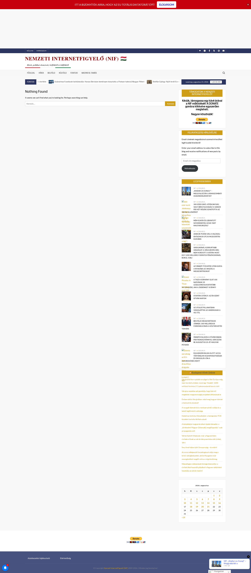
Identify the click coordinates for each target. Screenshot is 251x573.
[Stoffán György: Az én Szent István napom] (186, 296)
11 (191, 503)
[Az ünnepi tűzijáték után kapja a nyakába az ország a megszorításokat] (186, 266)
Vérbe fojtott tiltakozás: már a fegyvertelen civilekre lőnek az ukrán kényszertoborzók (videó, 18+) (201, 439)
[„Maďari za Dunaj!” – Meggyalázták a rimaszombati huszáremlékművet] (186, 191)
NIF (194, 188)
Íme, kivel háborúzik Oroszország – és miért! (199, 447)
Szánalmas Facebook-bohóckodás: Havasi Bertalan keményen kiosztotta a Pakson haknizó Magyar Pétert (87, 81)
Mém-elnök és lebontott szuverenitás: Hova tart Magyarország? (204, 223)
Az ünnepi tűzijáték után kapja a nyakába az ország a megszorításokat (207, 268)
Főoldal (31, 73)
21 (208, 506)
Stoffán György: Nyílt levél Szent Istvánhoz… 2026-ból (163, 81)
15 (214, 503)
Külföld (63, 73)
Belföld (51, 73)
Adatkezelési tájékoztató (39, 558)
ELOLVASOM (166, 4)
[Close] (248, 4)
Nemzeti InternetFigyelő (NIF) (116, 568)
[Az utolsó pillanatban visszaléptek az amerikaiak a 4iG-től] (186, 307)
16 (219, 503)
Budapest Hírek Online (203, 372)
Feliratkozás (190, 168)
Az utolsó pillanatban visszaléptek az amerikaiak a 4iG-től (206, 310)
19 (197, 506)
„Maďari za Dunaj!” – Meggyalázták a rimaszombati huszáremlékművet (207, 193)
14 (208, 503)
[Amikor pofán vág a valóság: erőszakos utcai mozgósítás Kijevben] (186, 234)
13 (202, 503)
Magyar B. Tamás (89, 73)
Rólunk (30, 51)
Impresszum (41, 51)
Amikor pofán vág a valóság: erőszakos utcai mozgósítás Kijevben (206, 236)
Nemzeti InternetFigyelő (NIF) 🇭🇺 (76, 58)
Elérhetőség (65, 558)
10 (185, 503)
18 (191, 506)
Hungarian (218, 571)
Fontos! (74, 73)
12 (197, 503)
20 (202, 506)
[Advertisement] (125, 28)
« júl (183, 517)
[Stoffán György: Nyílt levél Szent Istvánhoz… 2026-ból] (137, 81)
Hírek (41, 73)
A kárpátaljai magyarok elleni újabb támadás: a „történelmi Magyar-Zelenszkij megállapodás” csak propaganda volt (202, 427)
